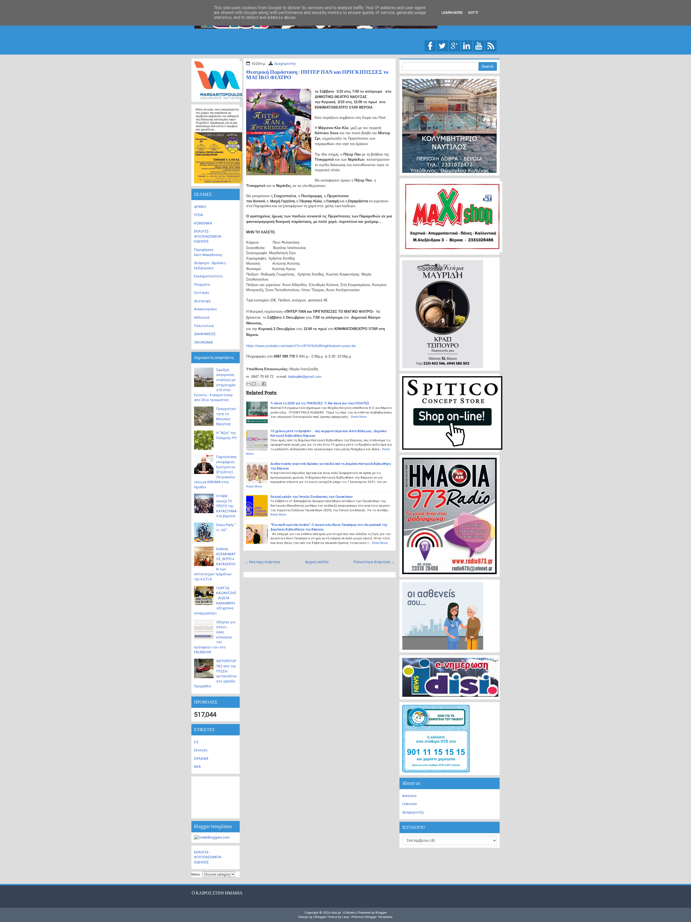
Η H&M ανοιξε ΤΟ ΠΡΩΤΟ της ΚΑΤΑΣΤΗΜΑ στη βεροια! (226, 506)
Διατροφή (202, 301)
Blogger (381, 912)
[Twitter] (442, 45)
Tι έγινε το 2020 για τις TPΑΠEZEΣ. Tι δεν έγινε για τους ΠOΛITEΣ (319, 403)
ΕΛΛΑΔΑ (201, 758)
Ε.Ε (196, 742)
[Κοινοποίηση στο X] (259, 383)
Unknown (409, 804)
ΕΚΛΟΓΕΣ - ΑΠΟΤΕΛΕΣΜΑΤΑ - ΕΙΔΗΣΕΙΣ (208, 236)
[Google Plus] (454, 45)
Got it (473, 13)
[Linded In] (466, 45)
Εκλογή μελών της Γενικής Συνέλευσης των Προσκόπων (311, 497)
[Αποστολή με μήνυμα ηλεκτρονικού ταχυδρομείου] (248, 383)
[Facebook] (430, 45)
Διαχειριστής (285, 64)
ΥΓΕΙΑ (198, 215)
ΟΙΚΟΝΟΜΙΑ (203, 342)
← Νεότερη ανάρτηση (262, 562)
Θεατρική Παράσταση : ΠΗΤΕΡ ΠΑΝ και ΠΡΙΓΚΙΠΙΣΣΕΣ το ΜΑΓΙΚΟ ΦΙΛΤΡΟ (317, 74)
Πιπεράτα (202, 284)
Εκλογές (201, 750)
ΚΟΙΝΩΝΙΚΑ (203, 223)
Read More (359, 417)
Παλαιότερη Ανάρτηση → (373, 562)
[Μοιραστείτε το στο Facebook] (264, 383)
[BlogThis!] (253, 383)
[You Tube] (479, 45)
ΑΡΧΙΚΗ (200, 207)
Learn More (452, 13)
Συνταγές (201, 293)
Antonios (409, 796)
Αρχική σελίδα (316, 562)
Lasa (345, 917)
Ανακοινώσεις (205, 309)
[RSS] (491, 45)
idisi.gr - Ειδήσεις (343, 912)
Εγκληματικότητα (208, 276)
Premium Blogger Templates (371, 917)
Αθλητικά (201, 317)
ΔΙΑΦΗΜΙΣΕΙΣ (205, 334)
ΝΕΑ (197, 767)
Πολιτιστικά (204, 326)
